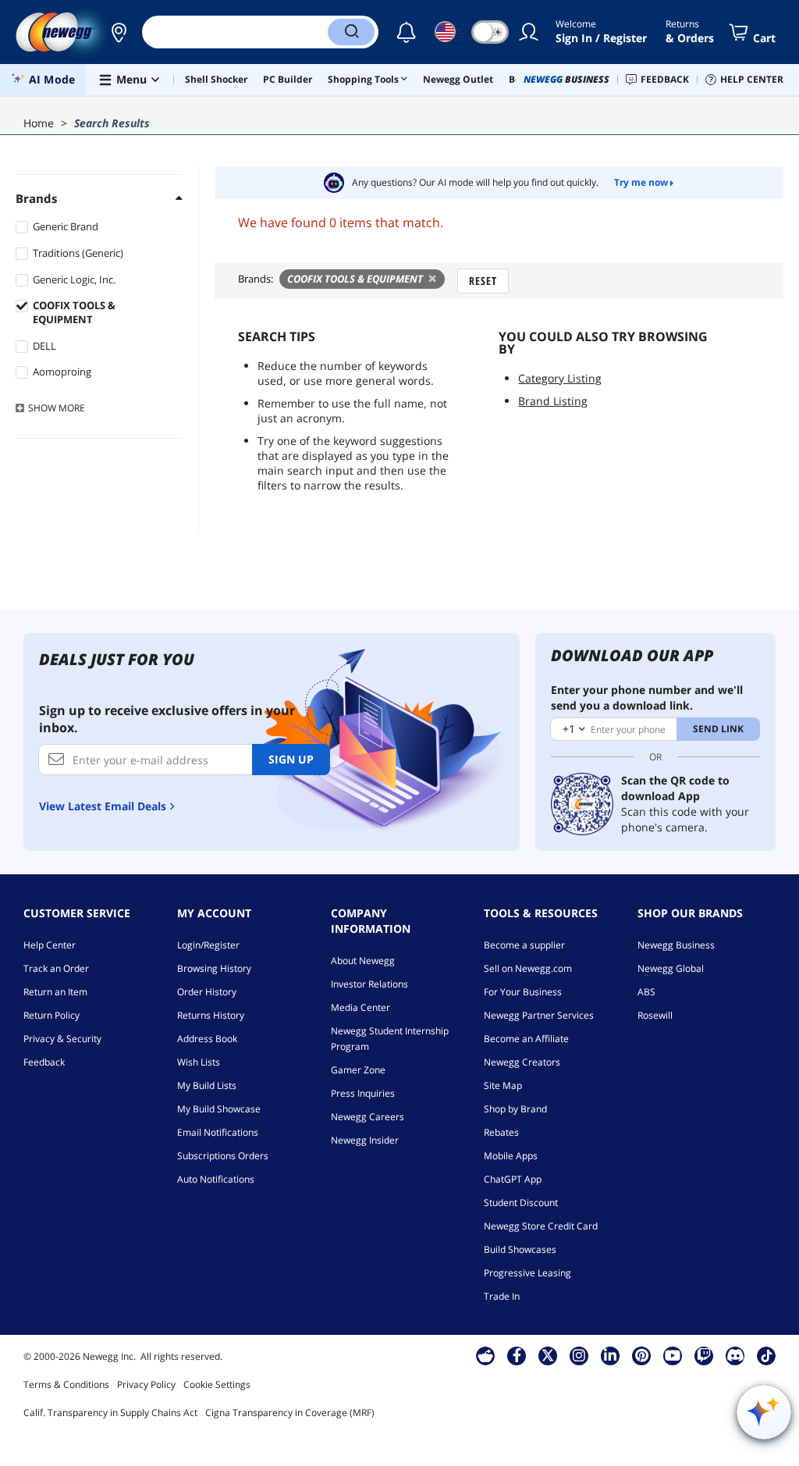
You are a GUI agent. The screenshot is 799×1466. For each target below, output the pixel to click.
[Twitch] (704, 1355)
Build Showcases (520, 1249)
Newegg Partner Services (539, 1015)
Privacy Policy (146, 1384)
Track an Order (56, 968)
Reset (483, 280)
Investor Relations (369, 984)
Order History (206, 991)
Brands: (255, 279)
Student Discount (521, 1202)
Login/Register (208, 945)
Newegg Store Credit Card (541, 1226)
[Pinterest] (641, 1355)
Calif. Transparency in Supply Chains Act (110, 1412)
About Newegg (363, 960)
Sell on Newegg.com (528, 968)
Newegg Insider (365, 1140)
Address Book (207, 1038)
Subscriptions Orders (222, 1155)
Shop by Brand (515, 1109)
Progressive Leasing (527, 1272)
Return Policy (51, 1015)
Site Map (503, 1085)
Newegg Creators (522, 1062)
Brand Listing (553, 400)
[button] (118, 32)
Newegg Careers (367, 1116)
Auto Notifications (215, 1179)
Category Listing (560, 378)
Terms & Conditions (66, 1384)
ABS (646, 991)
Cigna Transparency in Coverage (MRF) (290, 1412)
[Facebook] (517, 1355)
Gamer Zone (358, 1069)
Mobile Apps (511, 1155)
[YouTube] (672, 1355)
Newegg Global (670, 968)
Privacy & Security (62, 1038)
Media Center (360, 1007)
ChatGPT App (513, 1179)
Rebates (501, 1132)
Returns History (210, 1015)
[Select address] (118, 32)
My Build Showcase (219, 1109)
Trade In (502, 1296)
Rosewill (655, 1015)
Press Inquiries (363, 1093)
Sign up (291, 759)
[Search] (351, 32)
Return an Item (55, 991)
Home (38, 123)
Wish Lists (198, 1062)
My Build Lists (206, 1085)
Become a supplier (524, 945)
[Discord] (735, 1355)
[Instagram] (579, 1355)
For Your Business (523, 991)
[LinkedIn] (610, 1355)
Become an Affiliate (526, 1038)
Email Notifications (217, 1132)
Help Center (49, 945)
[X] (548, 1355)
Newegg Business (676, 945)
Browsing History (214, 968)
